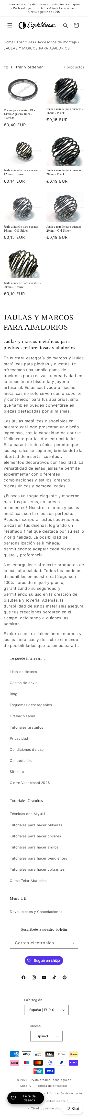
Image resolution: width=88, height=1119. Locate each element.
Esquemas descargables (31, 705)
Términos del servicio (46, 1108)
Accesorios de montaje (57, 42)
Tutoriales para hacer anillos (34, 847)
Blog (13, 694)
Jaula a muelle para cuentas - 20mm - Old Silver (64, 228)
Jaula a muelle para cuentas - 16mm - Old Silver (22, 228)
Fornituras (25, 42)
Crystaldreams (40, 1080)
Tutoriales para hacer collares (35, 836)
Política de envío (57, 1101)
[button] (9, 25)
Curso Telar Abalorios (28, 881)
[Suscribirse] (72, 943)
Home (8, 42)
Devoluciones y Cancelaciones (36, 912)
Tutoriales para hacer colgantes (37, 869)
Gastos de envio (24, 683)
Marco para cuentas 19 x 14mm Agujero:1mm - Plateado (19, 114)
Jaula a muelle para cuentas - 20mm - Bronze (22, 285)
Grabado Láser (22, 716)
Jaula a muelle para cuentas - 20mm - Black (64, 172)
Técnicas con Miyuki (27, 814)
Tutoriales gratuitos (26, 727)
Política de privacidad (52, 1085)
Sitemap (17, 771)
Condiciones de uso (27, 749)
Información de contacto (64, 1093)
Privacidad (19, 738)
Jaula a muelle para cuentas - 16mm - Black (64, 111)
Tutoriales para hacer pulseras (36, 825)
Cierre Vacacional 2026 (30, 783)
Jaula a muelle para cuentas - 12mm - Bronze (22, 172)
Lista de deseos (23, 672)
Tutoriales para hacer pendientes (38, 858)
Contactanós (21, 760)
